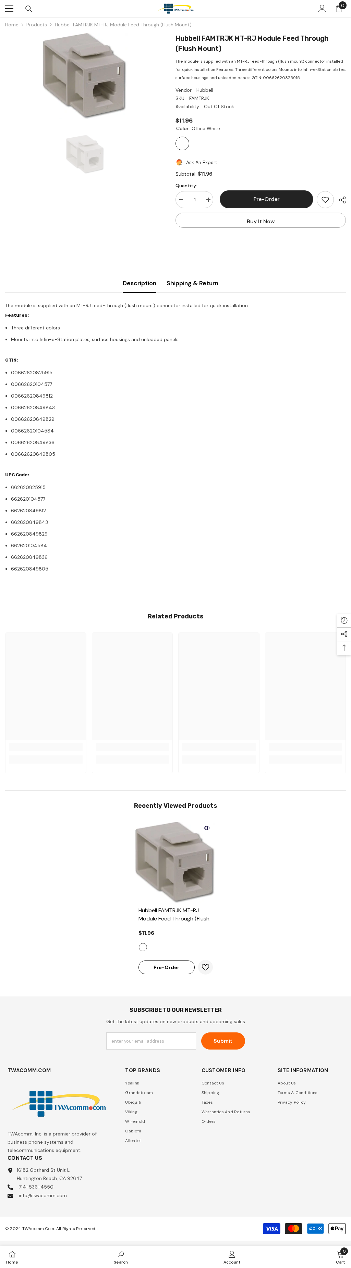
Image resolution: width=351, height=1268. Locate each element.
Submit (223, 1040)
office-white (143, 947)
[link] (46, 747)
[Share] (340, 200)
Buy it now (261, 221)
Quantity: (186, 186)
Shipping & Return (192, 283)
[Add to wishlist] (325, 199)
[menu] (9, 8)
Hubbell (204, 90)
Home (12, 25)
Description (139, 283)
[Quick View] (207, 828)
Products (36, 25)
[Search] (29, 9)
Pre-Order (265, 199)
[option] (85, 76)
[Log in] (322, 8)
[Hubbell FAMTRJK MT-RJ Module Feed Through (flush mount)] (175, 862)
